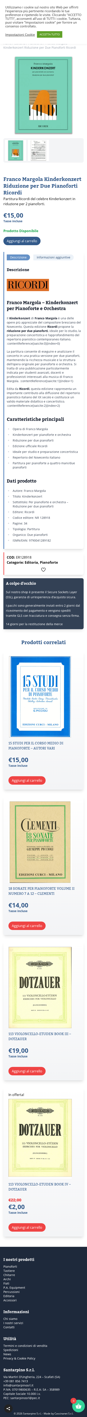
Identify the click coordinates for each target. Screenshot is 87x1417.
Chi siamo (10, 1319)
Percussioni (11, 1292)
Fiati (6, 1283)
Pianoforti (10, 1266)
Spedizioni (10, 1350)
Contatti (9, 1327)
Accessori (10, 1300)
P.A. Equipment (14, 1288)
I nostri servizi (13, 1323)
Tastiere (9, 1271)
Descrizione (18, 257)
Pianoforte (49, 562)
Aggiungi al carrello (22, 241)
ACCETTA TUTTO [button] (49, 34)
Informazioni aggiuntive (53, 257)
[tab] (18, 257)
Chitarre (9, 1275)
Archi (7, 1279)
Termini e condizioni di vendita (25, 1346)
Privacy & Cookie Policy (19, 1358)
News (7, 1354)
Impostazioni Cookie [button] (20, 34)
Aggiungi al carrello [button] (27, 780)
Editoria (31, 562)
